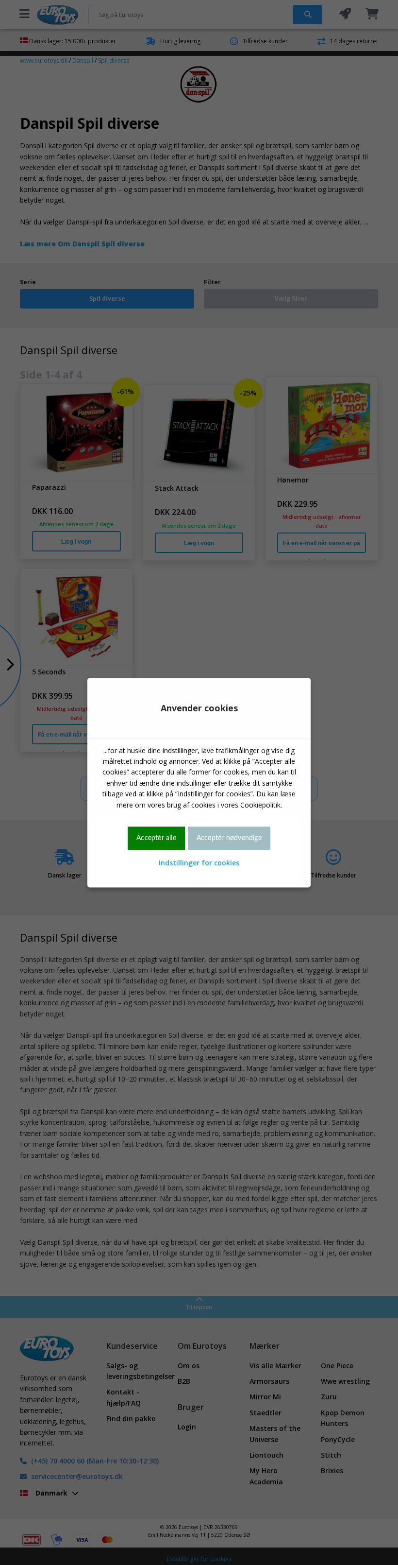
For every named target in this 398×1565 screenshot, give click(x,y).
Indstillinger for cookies (199, 863)
